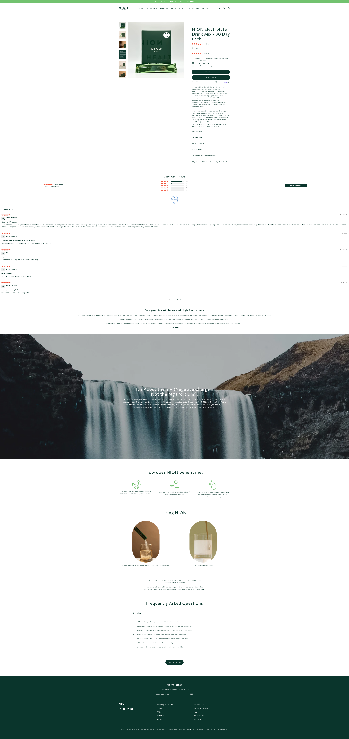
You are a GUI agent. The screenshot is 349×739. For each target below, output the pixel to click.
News (196, 712)
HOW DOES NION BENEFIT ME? (204, 156)
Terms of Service (201, 708)
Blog (159, 723)
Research (164, 8)
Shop (141, 8)
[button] (196, 44)
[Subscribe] (191, 694)
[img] (6, 215)
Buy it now (211, 77)
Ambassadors (199, 716)
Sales (159, 719)
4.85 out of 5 (58, 184)
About (182, 8)
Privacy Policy (199, 704)
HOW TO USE (197, 138)
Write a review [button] (295, 185)
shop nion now (174, 662)
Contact (160, 708)
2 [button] (172, 300)
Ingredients (152, 8)
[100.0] (174, 199)
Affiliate (197, 719)
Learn (173, 8)
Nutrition (161, 716)
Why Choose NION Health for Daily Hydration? (209, 162)
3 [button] (174, 300)
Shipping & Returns (165, 704)
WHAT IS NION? (198, 144)
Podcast (206, 8)
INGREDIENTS (197, 150)
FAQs (159, 712)
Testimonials (193, 8)
